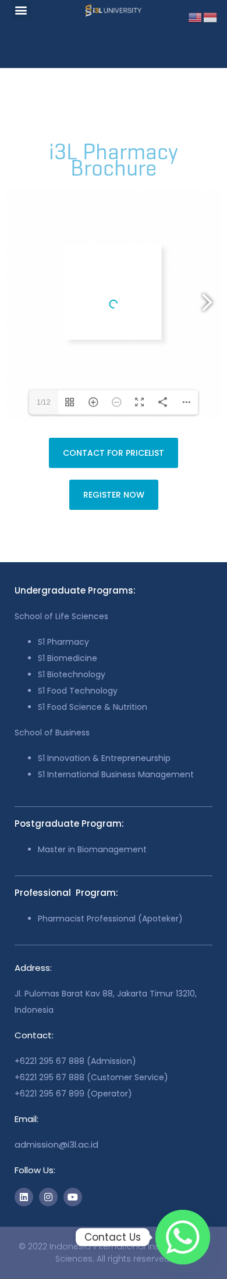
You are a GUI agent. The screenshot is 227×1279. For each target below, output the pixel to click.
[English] (195, 17)
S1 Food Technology (78, 690)
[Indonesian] (210, 17)
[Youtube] (72, 1197)
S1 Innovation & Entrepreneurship (104, 758)
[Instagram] (48, 1197)
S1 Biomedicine (67, 658)
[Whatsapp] (182, 1237)
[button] (21, 9)
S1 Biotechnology (71, 674)
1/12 (44, 402)
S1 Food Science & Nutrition (92, 707)
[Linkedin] (24, 1197)
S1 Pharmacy (63, 642)
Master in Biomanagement (92, 849)
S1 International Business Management (116, 774)
